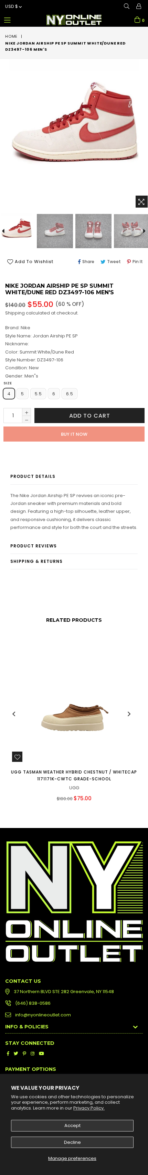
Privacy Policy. (89, 1108)
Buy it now (74, 434)
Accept (72, 1125)
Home (11, 36)
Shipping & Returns (36, 561)
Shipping (15, 313)
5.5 (38, 394)
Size (7, 383)
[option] (54, 231)
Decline (72, 1142)
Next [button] (129, 714)
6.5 (69, 394)
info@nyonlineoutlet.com (43, 1015)
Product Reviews (33, 546)
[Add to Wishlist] (17, 757)
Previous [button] (14, 714)
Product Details (32, 476)
